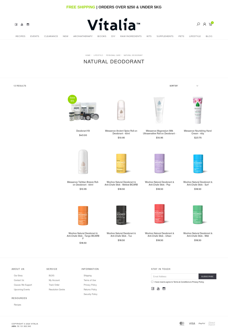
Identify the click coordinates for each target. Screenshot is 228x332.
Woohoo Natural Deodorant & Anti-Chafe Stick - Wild (197, 234)
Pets (181, 36)
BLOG (51, 275)
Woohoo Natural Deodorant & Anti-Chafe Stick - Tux (121, 234)
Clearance (51, 36)
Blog (209, 36)
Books (102, 36)
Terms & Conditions (181, 281)
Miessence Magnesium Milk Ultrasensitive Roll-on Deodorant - (159, 132)
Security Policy (90, 294)
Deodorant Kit (83, 130)
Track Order (54, 284)
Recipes (20, 36)
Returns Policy (90, 289)
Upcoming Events (22, 289)
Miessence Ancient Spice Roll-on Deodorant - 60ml (121, 132)
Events (34, 36)
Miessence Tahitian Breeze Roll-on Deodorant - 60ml (83, 183)
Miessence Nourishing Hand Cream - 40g (198, 132)
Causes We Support (23, 284)
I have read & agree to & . (179, 281)
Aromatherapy (83, 36)
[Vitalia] (113, 23)
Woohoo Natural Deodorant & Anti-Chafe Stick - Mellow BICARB (121, 183)
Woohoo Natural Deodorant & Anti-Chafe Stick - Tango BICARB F (83, 236)
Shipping (88, 275)
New (65, 36)
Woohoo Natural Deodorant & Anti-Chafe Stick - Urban (159, 234)
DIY (113, 36)
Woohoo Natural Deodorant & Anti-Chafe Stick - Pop (159, 183)
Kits (149, 36)
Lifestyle (195, 36)
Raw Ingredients (131, 36)
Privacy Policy (90, 284)
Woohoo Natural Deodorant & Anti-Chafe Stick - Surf (197, 183)
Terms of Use (90, 280)
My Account (54, 280)
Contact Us (19, 280)
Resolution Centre (57, 289)
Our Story (18, 275)
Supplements (165, 36)
